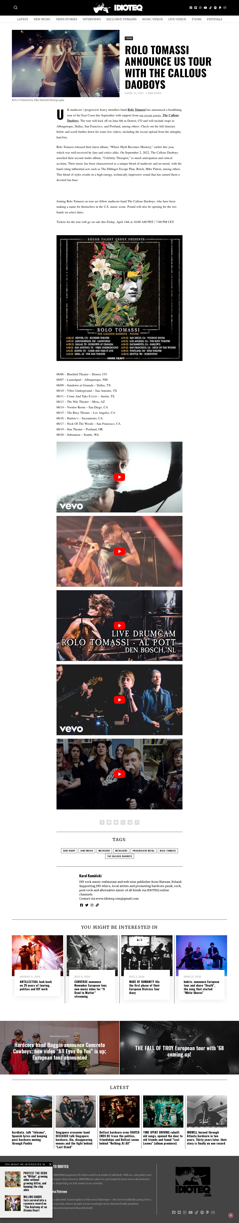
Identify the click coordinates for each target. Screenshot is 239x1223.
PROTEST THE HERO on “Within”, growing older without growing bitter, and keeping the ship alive (35, 1181)
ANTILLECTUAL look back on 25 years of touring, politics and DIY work (36, 985)
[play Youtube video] (119, 477)
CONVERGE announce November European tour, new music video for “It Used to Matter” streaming (90, 988)
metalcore (121, 850)
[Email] (225, 8)
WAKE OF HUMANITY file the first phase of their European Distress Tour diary (144, 987)
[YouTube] (205, 8)
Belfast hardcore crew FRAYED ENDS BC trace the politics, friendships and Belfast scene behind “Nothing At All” (119, 1137)
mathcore (104, 850)
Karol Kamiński (90, 875)
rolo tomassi (168, 850)
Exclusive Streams (121, 19)
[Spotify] (215, 8)
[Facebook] (191, 8)
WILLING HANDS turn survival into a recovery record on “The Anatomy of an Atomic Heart (35, 1203)
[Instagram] (200, 8)
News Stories (66, 19)
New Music (42, 19)
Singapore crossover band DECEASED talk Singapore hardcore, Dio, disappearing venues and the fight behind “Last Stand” (74, 1139)
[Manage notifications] (231, 1215)
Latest (22, 19)
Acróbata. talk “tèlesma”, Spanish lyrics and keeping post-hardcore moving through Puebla (29, 1137)
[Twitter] (196, 8)
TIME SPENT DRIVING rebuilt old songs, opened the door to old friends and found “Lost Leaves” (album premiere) (163, 1137)
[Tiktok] (210, 8)
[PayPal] (220, 8)
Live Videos (177, 19)
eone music (86, 850)
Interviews (92, 19)
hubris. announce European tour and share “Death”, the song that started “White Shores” (201, 987)
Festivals (214, 19)
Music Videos (152, 19)
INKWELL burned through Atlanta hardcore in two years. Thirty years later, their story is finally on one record (207, 1137)
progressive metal (143, 850)
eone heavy (69, 850)
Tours (196, 19)
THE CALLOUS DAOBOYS (119, 856)
